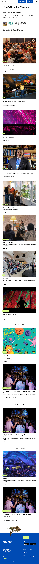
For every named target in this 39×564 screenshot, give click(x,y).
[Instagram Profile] (26, 541)
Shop (31, 549)
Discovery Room (10, 22)
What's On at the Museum (16, 7)
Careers (24, 555)
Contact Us (24, 549)
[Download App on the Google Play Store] (33, 544)
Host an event (32, 556)
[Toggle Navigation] (36, 1)
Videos (31, 552)
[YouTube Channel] (24, 541)
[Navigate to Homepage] (5, 1)
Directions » (5, 558)
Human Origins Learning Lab (12, 24)
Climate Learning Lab (11, 23)
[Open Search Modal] (34, 1)
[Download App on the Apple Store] (26, 544)
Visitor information (25, 552)
